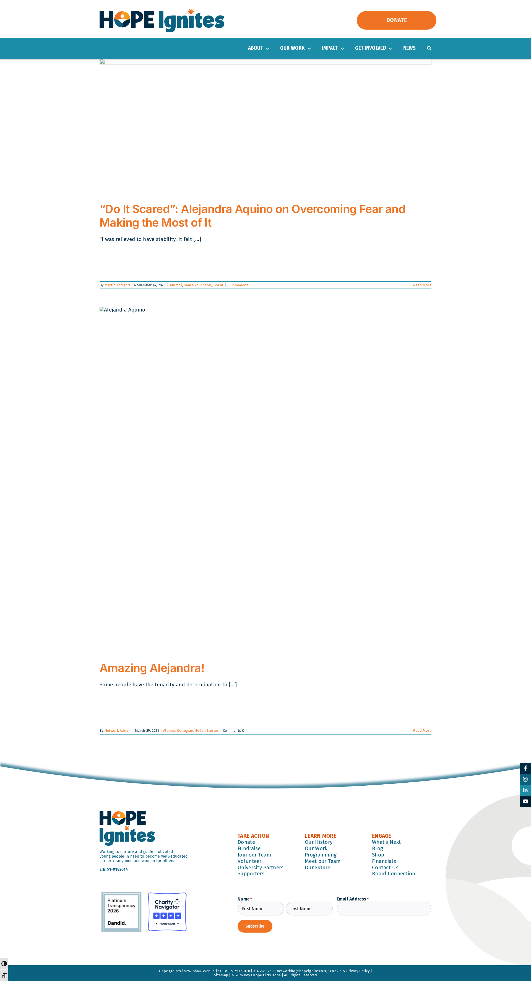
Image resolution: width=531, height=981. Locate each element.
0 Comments (237, 285)
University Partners (260, 867)
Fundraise (249, 848)
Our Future (317, 867)
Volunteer (250, 861)
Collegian (185, 730)
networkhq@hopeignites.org (302, 971)
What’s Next (386, 842)
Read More (422, 285)
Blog (377, 848)
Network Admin (118, 730)
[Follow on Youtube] (525, 801)
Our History (318, 842)
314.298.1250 (263, 971)
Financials (384, 861)
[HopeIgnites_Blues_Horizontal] (162, 11)
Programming (321, 855)
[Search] (429, 48)
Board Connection (393, 873)
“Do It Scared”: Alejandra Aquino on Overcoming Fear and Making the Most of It (252, 215)
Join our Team (254, 855)
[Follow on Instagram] (525, 779)
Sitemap (221, 975)
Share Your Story (198, 285)
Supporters (251, 873)
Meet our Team (323, 861)
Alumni (176, 285)
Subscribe (255, 926)
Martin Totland (117, 285)
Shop (378, 855)
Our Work (316, 848)
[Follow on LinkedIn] (525, 790)
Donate (246, 842)
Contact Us (385, 867)
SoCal (218, 285)
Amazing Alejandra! (152, 668)
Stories (213, 730)
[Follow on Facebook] (525, 768)
